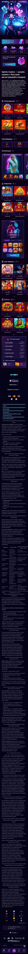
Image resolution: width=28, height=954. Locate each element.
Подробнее (13, 255)
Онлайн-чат (12, 928)
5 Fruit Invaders (9, 342)
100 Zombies (8, 349)
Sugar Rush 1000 (9, 353)
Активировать (9, 64)
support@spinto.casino (14, 927)
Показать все (21, 923)
